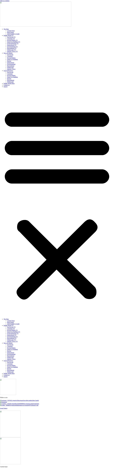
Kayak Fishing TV (12, 40)
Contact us (7, 85)
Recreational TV (11, 48)
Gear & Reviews (8, 70)
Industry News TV (12, 51)
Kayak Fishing (11, 58)
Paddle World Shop (9, 83)
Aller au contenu (4, 1)
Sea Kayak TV (11, 37)
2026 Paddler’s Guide (13, 34)
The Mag (6, 29)
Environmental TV (12, 46)
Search (5, 86)
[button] (57, 203)
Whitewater (10, 67)
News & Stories (8, 53)
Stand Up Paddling (12, 59)
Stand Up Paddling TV (13, 42)
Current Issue (11, 30)
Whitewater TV (11, 50)
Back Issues (10, 32)
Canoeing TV (11, 38)
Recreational (10, 66)
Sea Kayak (10, 54)
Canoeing (10, 56)
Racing (9, 61)
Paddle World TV (9, 35)
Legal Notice (3, 408)
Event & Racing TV (13, 43)
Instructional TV (11, 45)
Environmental (11, 64)
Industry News (11, 69)
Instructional (10, 62)
